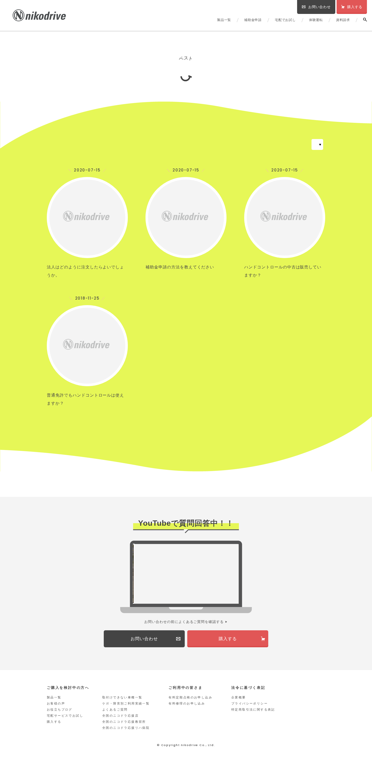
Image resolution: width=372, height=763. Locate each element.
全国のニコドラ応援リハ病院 (126, 728)
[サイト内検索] (365, 19)
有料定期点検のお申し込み (190, 697)
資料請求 (343, 20)
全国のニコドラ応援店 (120, 715)
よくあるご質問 (115, 709)
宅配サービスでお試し (65, 715)
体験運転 (316, 20)
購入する (54, 721)
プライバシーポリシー (249, 703)
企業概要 (238, 697)
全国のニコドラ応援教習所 (124, 721)
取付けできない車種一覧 (122, 697)
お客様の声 (56, 703)
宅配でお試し (285, 20)
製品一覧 (224, 20)
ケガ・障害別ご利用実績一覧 (126, 703)
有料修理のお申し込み (187, 703)
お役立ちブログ (59, 709)
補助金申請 (253, 20)
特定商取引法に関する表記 (253, 709)
